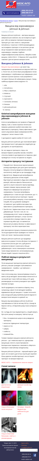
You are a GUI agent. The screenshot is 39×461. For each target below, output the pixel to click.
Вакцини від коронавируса (11, 67)
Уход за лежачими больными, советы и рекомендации (9, 436)
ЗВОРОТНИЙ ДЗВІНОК (12, 13)
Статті (16, 21)
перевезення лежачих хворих (22, 362)
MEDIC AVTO (6, 362)
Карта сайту (25, 443)
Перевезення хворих (6, 21)
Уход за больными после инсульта (8, 408)
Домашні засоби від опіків (24, 386)
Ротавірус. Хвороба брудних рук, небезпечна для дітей (24, 410)
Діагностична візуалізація (6, 386)
